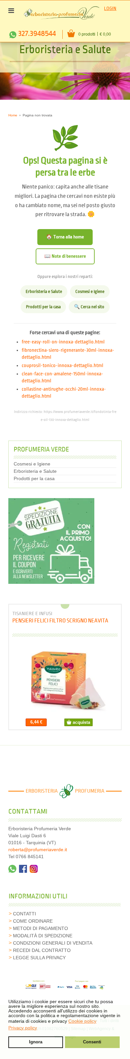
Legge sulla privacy (39, 957)
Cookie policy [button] (82, 1021)
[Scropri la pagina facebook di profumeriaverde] (23, 869)
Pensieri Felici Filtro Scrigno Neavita (60, 621)
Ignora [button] (35, 1042)
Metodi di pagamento (40, 928)
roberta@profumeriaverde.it (37, 849)
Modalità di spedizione (42, 935)
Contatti (24, 913)
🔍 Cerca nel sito (89, 307)
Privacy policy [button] (22, 1027)
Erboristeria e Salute (44, 291)
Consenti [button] (92, 1042)
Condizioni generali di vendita (52, 943)
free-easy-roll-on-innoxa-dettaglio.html (63, 342)
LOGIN (110, 8)
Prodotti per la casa (43, 307)
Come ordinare (33, 921)
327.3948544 (37, 34)
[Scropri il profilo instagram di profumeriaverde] (34, 869)
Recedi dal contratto (42, 950)
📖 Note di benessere (65, 256)
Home (12, 115)
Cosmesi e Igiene (89, 291)
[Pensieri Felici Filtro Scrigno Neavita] (65, 679)
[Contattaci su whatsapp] (12, 869)
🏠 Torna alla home (65, 236)
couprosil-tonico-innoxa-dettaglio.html (62, 365)
